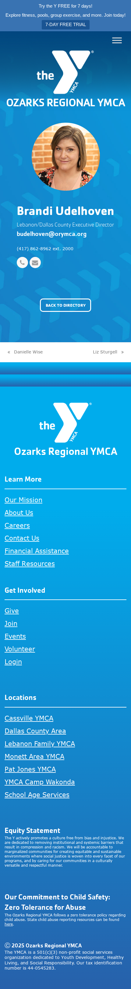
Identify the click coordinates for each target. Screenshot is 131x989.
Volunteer (20, 649)
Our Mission (23, 499)
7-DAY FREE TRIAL (65, 24)
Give (12, 610)
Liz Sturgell (105, 352)
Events (15, 636)
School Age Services (37, 794)
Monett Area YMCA (34, 756)
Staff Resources (30, 563)
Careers (17, 525)
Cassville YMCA (29, 718)
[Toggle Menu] (117, 40)
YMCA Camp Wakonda (40, 782)
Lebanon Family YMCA (40, 743)
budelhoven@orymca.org (52, 234)
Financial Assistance (37, 550)
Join (11, 623)
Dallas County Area (35, 731)
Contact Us (22, 538)
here (9, 924)
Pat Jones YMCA (30, 769)
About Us (19, 512)
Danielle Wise (25, 352)
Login (13, 661)
